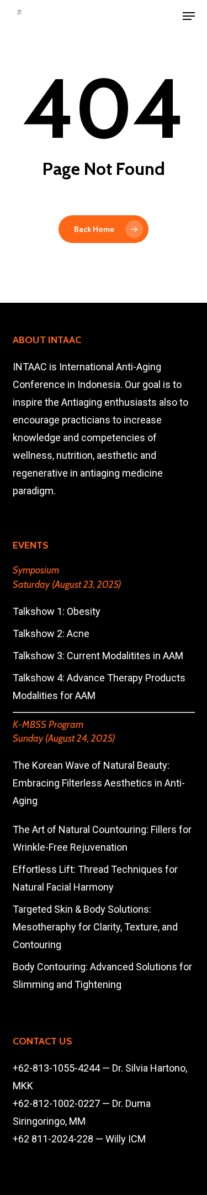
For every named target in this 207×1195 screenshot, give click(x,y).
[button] (189, 16)
